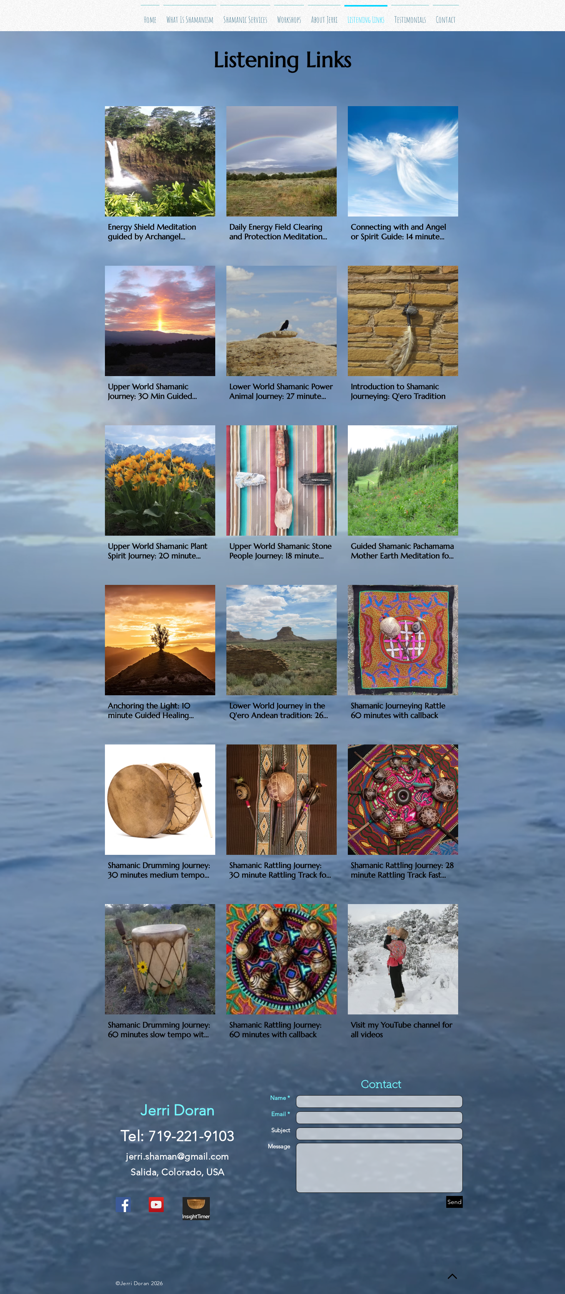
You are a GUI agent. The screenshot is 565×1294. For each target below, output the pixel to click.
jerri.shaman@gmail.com (177, 1156)
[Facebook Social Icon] (123, 1204)
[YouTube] (156, 1204)
